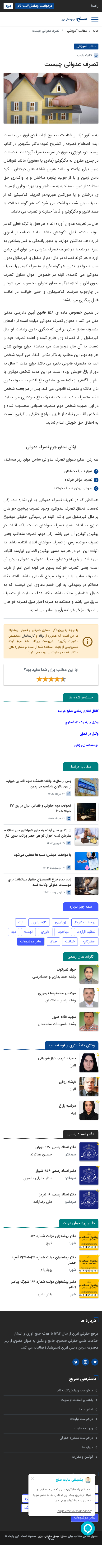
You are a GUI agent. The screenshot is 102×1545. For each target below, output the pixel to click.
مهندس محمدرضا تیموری (57, 993)
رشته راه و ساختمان (61, 1000)
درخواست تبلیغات (81, 1418)
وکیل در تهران (88, 734)
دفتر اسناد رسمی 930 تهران (55, 1147)
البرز (73, 1065)
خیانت (70, 941)
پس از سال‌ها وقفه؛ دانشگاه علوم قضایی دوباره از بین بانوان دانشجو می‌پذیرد (38, 784)
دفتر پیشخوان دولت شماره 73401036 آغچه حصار (44, 1260)
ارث (20, 922)
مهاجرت (63, 932)
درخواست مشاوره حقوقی (76, 1437)
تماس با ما (86, 1409)
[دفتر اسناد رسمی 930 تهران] (88, 1151)
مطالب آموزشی (77, 31)
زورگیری (60, 922)
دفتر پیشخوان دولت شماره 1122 (52, 1236)
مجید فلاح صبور (64, 1017)
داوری (45, 932)
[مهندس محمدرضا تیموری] (88, 997)
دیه (13, 932)
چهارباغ (46, 1270)
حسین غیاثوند (41, 1154)
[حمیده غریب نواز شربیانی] (88, 1062)
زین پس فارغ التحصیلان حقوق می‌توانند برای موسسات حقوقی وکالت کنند (39, 882)
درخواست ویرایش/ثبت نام (35, 6)
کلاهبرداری (39, 922)
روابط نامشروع (84, 922)
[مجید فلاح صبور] (88, 1021)
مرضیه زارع (67, 1106)
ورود (8, 6)
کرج (49, 1243)
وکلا (41, 635)
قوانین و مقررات (82, 1456)
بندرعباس (45, 1294)
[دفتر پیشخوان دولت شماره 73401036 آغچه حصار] (88, 1264)
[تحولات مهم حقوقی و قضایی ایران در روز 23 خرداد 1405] (86, 812)
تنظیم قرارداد (86, 932)
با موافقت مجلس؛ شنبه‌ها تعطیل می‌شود (42, 854)
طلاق (53, 941)
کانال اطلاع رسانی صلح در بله (78, 711)
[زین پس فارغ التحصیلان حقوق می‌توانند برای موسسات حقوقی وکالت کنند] (86, 886)
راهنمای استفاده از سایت (77, 1400)
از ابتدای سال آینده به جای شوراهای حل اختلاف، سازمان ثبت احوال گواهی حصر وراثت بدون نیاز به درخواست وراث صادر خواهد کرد (37, 833)
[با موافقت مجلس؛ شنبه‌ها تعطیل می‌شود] (86, 861)
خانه (95, 31)
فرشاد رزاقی (67, 1082)
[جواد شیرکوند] (88, 974)
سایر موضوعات (31, 941)
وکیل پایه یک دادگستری (81, 722)
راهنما (94, 6)
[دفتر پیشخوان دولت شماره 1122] (88, 1240)
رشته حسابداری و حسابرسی (54, 977)
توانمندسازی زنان (86, 745)
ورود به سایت (83, 1428)
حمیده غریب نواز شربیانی (57, 1058)
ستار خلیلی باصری (37, 1178)
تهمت (28, 932)
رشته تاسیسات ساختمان (57, 1024)
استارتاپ (89, 941)
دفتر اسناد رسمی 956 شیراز (56, 1171)
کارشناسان (28, 635)
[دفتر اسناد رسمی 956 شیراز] (88, 1175)
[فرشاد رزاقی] (88, 1086)
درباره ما (87, 1447)
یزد (73, 1113)
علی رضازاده (42, 1202)
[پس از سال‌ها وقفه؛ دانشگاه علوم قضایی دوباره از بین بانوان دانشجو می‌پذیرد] (86, 787)
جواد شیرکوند (66, 969)
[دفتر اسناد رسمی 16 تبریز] (88, 1199)
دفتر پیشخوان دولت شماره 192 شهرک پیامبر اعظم (43, 1284)
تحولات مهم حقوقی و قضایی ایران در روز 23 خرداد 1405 (40, 808)
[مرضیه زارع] (88, 1110)
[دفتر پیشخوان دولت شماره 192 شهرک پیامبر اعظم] (88, 1288)
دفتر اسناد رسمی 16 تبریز (57, 1194)
